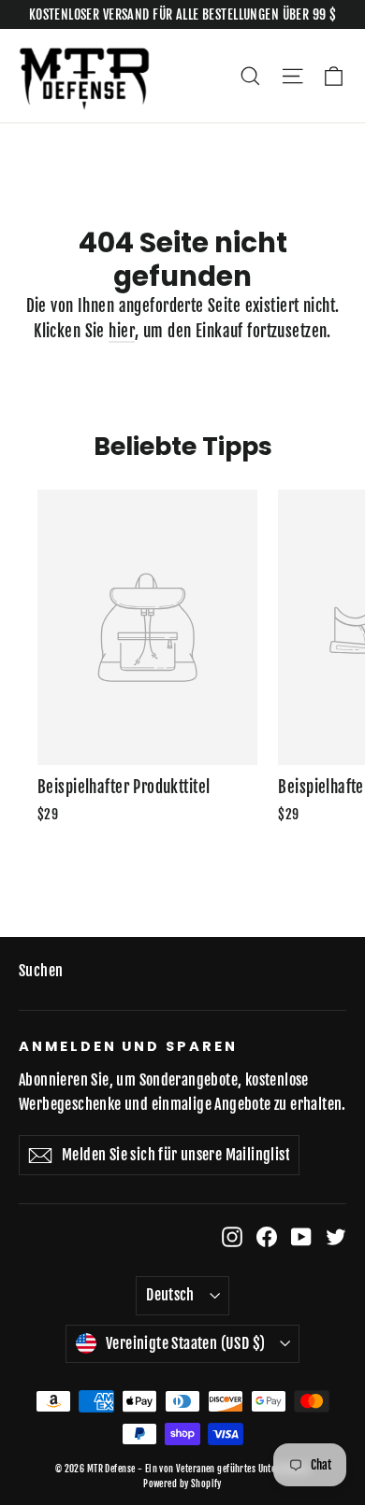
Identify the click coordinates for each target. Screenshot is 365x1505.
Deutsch (170, 1294)
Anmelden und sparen (128, 1046)
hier (122, 331)
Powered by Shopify (182, 1483)
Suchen (41, 970)
